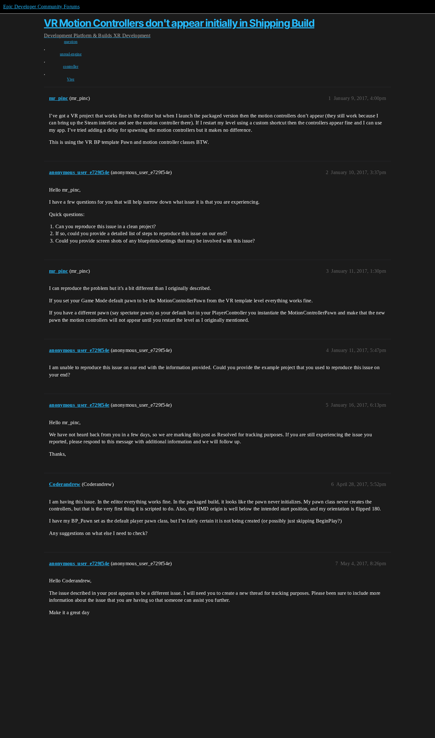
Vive (70, 79)
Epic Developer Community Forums (41, 6)
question (71, 41)
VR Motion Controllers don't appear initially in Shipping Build (179, 23)
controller (70, 66)
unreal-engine (71, 54)
